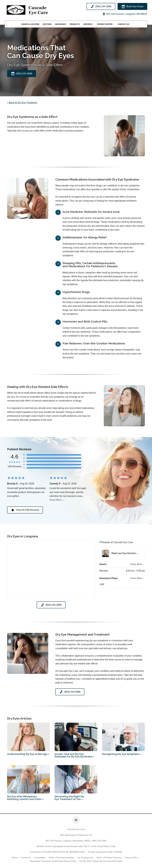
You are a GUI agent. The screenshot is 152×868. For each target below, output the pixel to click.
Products (75, 24)
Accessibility (39, 857)
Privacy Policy (131, 857)
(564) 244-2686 (99, 840)
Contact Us (123, 24)
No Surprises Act (85, 857)
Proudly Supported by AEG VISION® (105, 852)
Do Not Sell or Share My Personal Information (101, 861)
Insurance (60, 24)
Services (87, 24)
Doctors (47, 24)
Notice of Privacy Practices (109, 857)
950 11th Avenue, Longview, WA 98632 (126, 14)
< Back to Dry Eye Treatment (22, 102)
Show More (55, 500)
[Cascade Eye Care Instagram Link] (76, 820)
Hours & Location (30, 24)
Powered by (57, 852)
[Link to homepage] (34, 10)
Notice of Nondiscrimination (61, 857)
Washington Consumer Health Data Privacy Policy (53, 861)
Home (14, 857)
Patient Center (105, 24)
